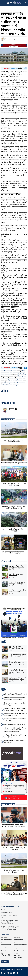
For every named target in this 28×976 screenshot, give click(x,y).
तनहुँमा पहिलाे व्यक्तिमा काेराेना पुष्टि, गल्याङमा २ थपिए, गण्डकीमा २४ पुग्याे (14, 362)
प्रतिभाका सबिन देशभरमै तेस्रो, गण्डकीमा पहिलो (15, 694)
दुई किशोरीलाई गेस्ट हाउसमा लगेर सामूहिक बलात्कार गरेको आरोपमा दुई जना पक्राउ (14, 709)
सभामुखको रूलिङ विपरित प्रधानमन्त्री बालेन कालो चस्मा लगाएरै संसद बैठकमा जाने (16, 672)
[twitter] (5, 973)
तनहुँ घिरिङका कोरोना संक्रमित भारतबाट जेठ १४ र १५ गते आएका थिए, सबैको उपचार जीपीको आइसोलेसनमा (14, 305)
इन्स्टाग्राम (10, 377)
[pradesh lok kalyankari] (14, 780)
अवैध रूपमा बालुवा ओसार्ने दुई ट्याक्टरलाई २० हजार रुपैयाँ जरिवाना (14, 553)
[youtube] (11, 973)
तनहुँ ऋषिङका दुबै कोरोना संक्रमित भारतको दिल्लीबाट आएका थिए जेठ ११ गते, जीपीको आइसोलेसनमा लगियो (14, 336)
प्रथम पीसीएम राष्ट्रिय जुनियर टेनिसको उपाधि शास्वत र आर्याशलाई (14, 485)
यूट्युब (14, 377)
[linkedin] (14, 973)
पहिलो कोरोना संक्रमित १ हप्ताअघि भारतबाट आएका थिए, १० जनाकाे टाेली (14, 358)
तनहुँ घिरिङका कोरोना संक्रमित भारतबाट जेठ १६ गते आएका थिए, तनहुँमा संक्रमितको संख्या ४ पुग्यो (14, 318)
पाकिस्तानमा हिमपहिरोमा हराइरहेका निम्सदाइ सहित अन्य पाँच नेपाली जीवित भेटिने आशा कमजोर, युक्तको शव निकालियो (15, 730)
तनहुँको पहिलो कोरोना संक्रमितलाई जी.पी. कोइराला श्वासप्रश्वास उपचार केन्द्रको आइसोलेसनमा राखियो (14, 352)
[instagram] (8, 973)
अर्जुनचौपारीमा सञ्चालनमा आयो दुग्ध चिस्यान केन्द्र (14, 463)
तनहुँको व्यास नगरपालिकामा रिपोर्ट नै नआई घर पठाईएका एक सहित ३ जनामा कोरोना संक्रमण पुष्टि (14, 284)
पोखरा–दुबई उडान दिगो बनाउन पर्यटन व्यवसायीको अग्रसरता (14, 441)
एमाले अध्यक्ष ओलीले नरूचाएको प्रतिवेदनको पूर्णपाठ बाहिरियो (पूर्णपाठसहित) (17, 680)
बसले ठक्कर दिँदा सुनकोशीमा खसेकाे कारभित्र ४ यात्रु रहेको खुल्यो (15, 736)
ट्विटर (6, 377)
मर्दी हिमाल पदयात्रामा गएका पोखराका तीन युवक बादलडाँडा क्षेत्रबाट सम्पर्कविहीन (14, 699)
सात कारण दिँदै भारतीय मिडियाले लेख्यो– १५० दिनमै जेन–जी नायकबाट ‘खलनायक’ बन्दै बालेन (14, 826)
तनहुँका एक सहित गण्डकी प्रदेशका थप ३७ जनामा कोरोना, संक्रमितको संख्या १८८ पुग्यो (14, 324)
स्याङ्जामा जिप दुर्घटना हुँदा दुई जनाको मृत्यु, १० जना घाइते (14, 530)
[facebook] (1, 973)
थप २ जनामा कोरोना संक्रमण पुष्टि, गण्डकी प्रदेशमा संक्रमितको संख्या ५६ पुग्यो (14, 344)
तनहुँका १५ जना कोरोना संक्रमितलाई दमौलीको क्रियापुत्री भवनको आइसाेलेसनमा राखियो (14, 277)
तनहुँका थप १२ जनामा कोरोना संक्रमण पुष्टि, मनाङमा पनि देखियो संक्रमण (14, 289)
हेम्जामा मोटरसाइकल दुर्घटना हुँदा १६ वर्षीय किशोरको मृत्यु (14, 704)
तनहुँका (3, 343)
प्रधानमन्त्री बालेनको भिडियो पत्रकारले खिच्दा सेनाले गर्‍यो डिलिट (16, 568)
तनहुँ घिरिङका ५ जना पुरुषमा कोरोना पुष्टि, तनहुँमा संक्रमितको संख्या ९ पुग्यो (14, 310)
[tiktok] (17, 973)
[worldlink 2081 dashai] (14, 68)
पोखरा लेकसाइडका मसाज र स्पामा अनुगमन (16, 575)
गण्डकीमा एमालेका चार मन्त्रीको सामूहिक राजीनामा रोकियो (17, 591)
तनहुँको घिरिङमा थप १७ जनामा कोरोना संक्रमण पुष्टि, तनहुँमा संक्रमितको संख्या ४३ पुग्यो (14, 270)
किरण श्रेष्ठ (13, 409)
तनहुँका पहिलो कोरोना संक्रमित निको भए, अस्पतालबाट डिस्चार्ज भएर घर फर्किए (14, 299)
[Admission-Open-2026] (14, 622)
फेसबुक (3, 377)
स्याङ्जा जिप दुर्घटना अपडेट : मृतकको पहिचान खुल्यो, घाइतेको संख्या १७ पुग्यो (14, 507)
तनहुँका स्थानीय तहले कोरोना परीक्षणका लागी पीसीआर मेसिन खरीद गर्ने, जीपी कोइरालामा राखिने (14, 329)
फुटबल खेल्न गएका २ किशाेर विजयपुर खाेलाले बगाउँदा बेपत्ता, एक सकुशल (15, 714)
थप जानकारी (5, 962)
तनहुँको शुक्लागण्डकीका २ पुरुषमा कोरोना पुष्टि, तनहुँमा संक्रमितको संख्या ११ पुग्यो (14, 294)
